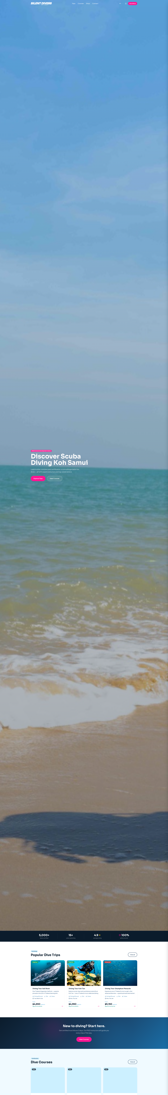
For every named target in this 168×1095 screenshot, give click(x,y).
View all (132, 954)
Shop (88, 3)
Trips (73, 3)
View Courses (54, 478)
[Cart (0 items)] (125, 3)
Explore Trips (38, 478)
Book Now (133, 3)
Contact (95, 3)
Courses (81, 3)
